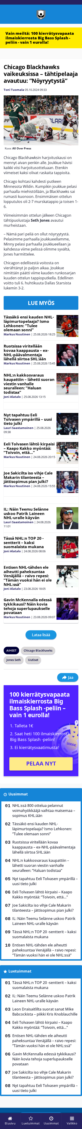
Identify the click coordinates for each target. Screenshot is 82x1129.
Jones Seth (13, 660)
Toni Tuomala (14, 90)
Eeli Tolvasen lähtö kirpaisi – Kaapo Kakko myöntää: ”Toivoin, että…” (29, 448)
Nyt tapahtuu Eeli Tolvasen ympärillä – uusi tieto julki (28, 419)
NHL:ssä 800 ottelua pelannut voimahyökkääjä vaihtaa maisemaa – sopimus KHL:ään (43, 810)
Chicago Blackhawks (38, 650)
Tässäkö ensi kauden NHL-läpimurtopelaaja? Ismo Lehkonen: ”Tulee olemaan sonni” (29, 323)
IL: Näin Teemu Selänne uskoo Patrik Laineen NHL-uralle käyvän (26, 513)
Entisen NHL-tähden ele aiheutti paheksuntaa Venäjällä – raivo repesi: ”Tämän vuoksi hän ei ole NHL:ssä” (28, 576)
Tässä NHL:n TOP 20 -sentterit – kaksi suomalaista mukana (24, 542)
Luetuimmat (19, 971)
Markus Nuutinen (17, 334)
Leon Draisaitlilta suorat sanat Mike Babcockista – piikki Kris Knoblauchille (44, 1012)
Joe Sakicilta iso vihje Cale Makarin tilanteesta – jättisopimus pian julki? (28, 477)
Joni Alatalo (12, 397)
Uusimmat (18, 794)
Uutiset (33, 660)
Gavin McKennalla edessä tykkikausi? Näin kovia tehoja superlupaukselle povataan (28, 606)
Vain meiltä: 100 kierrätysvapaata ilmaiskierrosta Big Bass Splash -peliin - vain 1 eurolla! (39, 38)
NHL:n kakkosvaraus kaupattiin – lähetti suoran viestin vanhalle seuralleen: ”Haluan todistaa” (29, 383)
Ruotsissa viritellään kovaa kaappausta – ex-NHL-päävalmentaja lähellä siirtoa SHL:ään (26, 352)
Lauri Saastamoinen (18, 428)
